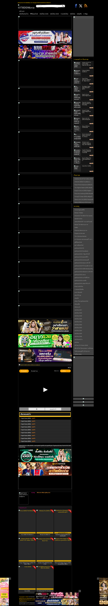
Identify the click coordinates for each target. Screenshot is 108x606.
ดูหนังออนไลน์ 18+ (79, 248)
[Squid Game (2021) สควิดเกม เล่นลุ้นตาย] (19, 365)
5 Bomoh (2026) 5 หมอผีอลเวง (82, 181)
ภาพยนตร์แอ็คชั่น (79, 289)
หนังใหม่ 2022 (78, 324)
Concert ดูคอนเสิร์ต (80, 209)
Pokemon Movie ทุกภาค (81, 230)
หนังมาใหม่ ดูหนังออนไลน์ (81, 301)
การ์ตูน (85, 14)
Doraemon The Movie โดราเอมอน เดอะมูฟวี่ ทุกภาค (83, 216)
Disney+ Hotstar (79, 212)
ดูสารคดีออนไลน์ (79, 245)
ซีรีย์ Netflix (39, 492)
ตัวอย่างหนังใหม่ (79, 286)
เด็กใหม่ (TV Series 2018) (81, 345)
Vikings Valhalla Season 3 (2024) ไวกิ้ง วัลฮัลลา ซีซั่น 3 (27, 563)
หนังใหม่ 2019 (78, 316)
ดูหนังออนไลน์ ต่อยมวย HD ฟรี (82, 262)
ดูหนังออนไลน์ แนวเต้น (80, 280)
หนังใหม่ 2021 (78, 321)
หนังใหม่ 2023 (78, 327)
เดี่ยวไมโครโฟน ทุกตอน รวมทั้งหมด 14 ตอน (84, 348)
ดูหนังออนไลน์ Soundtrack (81, 251)
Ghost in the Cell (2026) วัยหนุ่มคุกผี (84, 199)
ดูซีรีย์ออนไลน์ (47, 492)
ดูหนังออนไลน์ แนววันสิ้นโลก (82, 277)
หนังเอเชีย (77, 304)
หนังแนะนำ (77, 307)
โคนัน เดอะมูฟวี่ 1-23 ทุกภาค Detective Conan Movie (82, 351)
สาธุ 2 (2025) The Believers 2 (27, 534)
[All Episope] (37, 409)
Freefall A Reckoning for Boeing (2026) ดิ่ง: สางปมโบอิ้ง (86, 151)
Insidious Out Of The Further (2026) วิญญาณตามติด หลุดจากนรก (84, 179)
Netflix (76, 227)
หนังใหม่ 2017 (78, 310)
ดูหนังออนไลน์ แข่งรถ (80, 274)
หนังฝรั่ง (79, 14)
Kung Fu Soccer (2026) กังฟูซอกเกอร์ (83, 191)
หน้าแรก (21, 11)
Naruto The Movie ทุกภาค (81, 224)
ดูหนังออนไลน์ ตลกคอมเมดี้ (82, 260)
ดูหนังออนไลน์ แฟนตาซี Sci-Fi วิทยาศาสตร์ (82, 283)
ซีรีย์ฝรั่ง (43, 492)
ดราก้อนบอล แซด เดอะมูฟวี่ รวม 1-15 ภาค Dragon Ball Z (83, 239)
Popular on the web (80, 233)
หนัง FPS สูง (78, 295)
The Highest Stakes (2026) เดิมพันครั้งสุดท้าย (86, 87)
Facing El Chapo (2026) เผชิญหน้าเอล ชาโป (86, 111)
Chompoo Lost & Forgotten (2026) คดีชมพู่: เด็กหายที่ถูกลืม (86, 143)
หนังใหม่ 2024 (78, 330)
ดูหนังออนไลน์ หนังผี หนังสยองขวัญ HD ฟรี (84, 269)
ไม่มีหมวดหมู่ (78, 354)
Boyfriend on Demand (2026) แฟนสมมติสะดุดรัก (63, 535)
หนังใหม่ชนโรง (23, 14)
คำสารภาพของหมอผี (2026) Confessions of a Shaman (86, 135)
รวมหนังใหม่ (64, 14)
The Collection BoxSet (80, 236)
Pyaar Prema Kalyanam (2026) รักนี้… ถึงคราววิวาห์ (86, 80)
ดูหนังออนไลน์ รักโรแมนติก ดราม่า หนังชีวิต (84, 266)
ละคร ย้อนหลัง (78, 292)
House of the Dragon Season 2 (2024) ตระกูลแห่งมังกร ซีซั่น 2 (63, 563)
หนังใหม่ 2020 (78, 318)
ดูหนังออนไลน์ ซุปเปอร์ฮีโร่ (81, 257)
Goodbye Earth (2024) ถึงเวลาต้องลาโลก (45, 563)
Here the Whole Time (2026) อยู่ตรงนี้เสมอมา (86, 159)
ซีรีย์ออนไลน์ (34, 14)
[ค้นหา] (62, 6)
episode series (78, 218)
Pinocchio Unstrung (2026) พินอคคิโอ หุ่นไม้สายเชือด (86, 103)
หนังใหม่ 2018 (78, 313)
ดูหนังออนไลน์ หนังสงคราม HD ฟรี (83, 271)
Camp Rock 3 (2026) (86, 166)
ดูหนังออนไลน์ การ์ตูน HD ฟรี (82, 254)
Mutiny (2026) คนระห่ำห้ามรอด (83, 202)
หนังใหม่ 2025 (54, 14)
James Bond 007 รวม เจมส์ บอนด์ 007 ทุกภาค (83, 222)
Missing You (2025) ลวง (45, 534)
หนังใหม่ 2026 (44, 14)
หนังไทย (72, 14)
